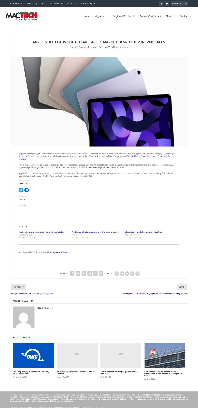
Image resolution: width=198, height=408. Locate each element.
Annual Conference (151, 16)
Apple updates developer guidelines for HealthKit (119, 372)
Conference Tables (69, 394)
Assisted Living (157, 394)
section (156, 397)
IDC (127, 156)
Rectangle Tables (107, 394)
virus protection (90, 399)
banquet (107, 397)
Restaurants (82, 397)
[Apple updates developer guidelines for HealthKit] (120, 355)
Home (86, 16)
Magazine (100, 16)
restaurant (137, 397)
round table (24, 401)
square (13, 399)
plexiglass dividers (105, 399)
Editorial (71, 3)
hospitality (147, 397)
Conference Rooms (35, 397)
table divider (64, 399)
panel (18, 399)
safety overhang (36, 401)
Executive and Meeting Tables (57, 397)
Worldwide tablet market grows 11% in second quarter (95, 231)
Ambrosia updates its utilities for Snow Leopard (75, 372)
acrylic (91, 397)
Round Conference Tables (126, 394)
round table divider (122, 399)
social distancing (38, 399)
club (124, 397)
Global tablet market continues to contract (143, 231)
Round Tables (144, 394)
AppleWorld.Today (61, 252)
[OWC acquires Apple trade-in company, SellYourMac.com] (33, 355)
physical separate (67, 401)
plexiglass (26, 399)
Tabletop (181, 397)
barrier (162, 397)
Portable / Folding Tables (88, 394)
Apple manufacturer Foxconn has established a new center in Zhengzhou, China (163, 373)
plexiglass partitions (172, 399)
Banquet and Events (173, 394)
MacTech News (111, 47)
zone (175, 397)
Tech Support (16, 3)
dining (129, 397)
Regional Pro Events (124, 16)
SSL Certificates (55, 3)
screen (169, 397)
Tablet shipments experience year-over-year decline (42, 231)
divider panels (76, 399)
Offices (73, 397)
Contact (184, 16)
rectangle (99, 397)
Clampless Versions (18, 397)
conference (116, 397)
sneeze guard (52, 399)
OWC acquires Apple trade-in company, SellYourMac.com (31, 372)
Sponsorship (86, 3)
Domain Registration (35, 3)
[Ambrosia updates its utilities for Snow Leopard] (77, 355)
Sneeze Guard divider (140, 399)
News (169, 16)
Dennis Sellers (85, 47)
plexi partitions (156, 399)
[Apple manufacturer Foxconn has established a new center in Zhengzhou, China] (164, 355)
